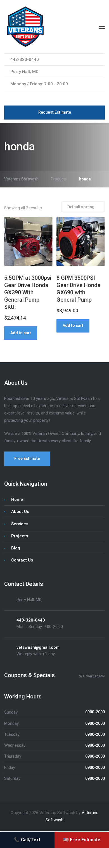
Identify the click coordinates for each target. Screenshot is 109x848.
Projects (19, 535)
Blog (15, 548)
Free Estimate (27, 458)
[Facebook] (7, 96)
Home (17, 499)
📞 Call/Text (27, 839)
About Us (20, 511)
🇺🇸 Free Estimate (82, 839)
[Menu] (102, 26)
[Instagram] (20, 96)
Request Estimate (54, 112)
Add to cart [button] (20, 333)
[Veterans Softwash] (25, 26)
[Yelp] (27, 96)
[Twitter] (13, 96)
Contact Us (22, 560)
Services (19, 523)
